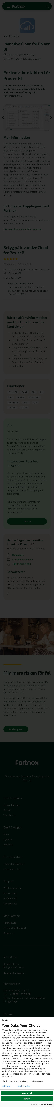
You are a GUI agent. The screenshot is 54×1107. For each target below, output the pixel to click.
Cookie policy (24, 1086)
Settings (6, 1086)
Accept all (27, 1093)
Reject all (27, 1098)
